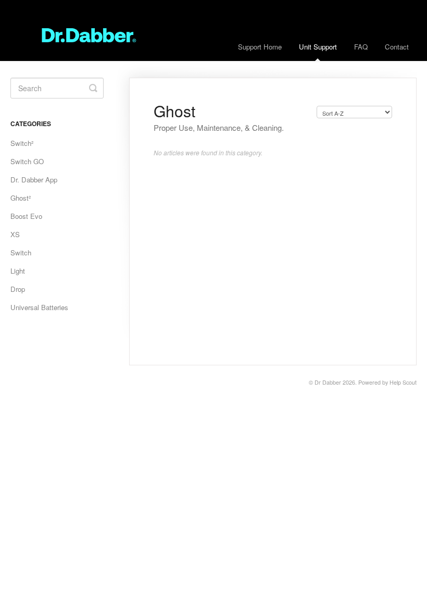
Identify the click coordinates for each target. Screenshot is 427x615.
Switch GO (27, 161)
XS (15, 234)
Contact (397, 47)
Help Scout (403, 382)
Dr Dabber (328, 382)
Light (17, 271)
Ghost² (20, 198)
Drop (17, 289)
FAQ (361, 47)
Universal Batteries (39, 307)
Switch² (21, 143)
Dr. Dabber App (33, 180)
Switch (20, 252)
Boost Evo (26, 216)
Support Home (260, 47)
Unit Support (318, 47)
